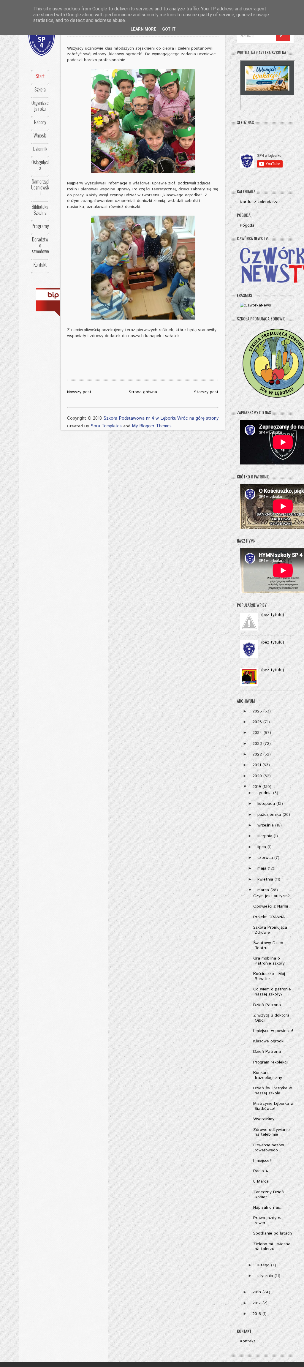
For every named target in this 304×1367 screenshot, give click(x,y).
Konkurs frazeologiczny (267, 1075)
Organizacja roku (40, 105)
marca (263, 890)
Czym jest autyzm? (271, 896)
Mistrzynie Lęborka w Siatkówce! (273, 1106)
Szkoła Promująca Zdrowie (270, 929)
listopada (266, 804)
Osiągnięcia (40, 165)
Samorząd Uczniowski (40, 187)
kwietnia (265, 879)
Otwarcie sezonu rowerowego (269, 1147)
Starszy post (206, 392)
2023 (257, 744)
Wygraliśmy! (264, 1119)
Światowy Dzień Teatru (268, 945)
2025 (257, 722)
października (269, 815)
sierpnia (264, 836)
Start (40, 76)
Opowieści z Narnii (270, 906)
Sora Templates (106, 426)
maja (261, 868)
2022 (257, 754)
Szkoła (40, 89)
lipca (261, 847)
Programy (40, 226)
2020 (257, 776)
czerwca (265, 858)
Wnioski (40, 135)
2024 (257, 733)
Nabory (40, 122)
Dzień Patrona (267, 1005)
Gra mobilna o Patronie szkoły (269, 960)
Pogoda (247, 225)
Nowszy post (79, 392)
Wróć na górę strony (197, 418)
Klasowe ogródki (268, 1041)
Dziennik (40, 148)
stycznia (265, 1276)
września (265, 825)
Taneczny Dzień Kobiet (268, 1194)
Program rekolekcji (270, 1062)
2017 (256, 1303)
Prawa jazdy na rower (268, 1220)
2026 (257, 711)
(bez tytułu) (272, 615)
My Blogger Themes (152, 426)
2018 (256, 1292)
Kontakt (40, 264)
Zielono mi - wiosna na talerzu (271, 1246)
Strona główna (143, 392)
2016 (256, 1314)
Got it (169, 29)
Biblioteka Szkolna (40, 209)
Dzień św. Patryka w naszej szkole (272, 1090)
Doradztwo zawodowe (40, 245)
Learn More (143, 29)
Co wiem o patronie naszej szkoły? (272, 991)
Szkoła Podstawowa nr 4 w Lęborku (139, 418)
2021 (256, 765)
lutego (263, 1265)
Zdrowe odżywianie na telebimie (271, 1132)
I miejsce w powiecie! (273, 1031)
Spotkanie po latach (272, 1233)
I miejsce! (262, 1161)
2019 (256, 787)
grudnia (264, 793)
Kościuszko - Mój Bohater (269, 976)
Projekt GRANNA (269, 917)
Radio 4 (260, 1171)
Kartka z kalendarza (259, 202)
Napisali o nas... (268, 1207)
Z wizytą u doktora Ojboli (271, 1017)
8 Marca (261, 1181)
